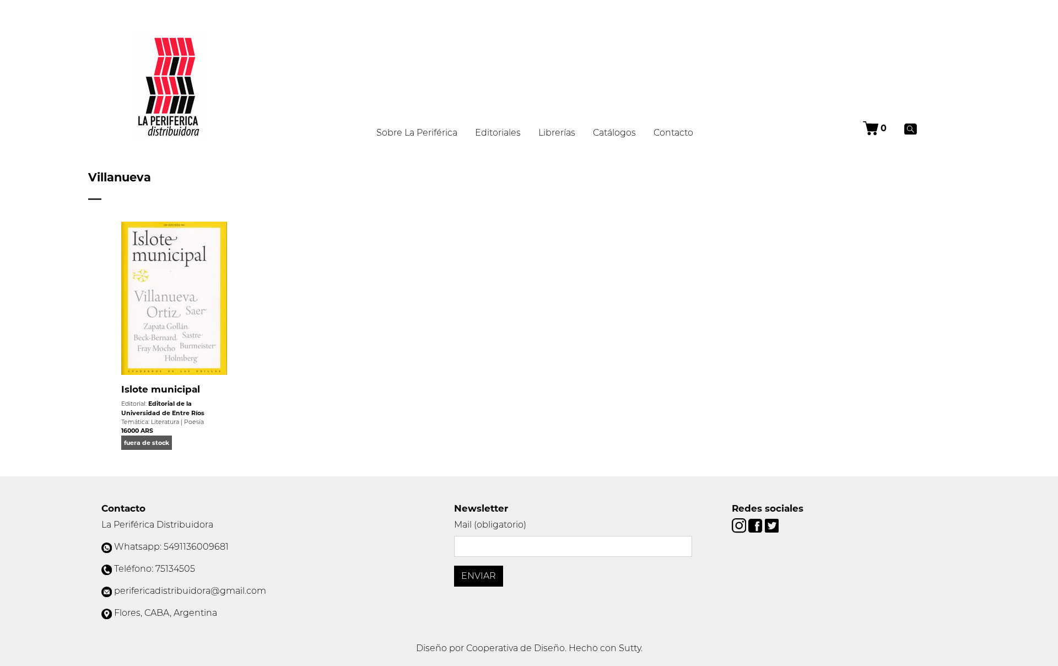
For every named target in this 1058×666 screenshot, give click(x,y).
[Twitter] (772, 525)
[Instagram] (740, 525)
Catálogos (614, 132)
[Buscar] (910, 128)
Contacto (673, 132)
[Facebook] (756, 525)
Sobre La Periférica (416, 132)
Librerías (556, 132)
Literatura (165, 422)
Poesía (194, 422)
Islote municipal (160, 389)
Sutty (630, 648)
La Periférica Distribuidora (157, 524)
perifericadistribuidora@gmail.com (190, 591)
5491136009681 (196, 546)
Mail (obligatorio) (490, 524)
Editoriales (498, 132)
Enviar (478, 576)
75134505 (175, 568)
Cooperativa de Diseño (515, 648)
